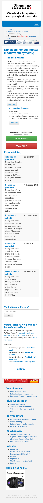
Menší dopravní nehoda (12, 272)
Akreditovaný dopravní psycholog (22, 439)
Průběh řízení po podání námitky (22, 424)
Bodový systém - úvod (18, 391)
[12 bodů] (21, 7)
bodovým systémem (21, 394)
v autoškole (19, 441)
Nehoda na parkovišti (10, 186)
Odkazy (13, 456)
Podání (16, 421)
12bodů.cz (21, 335)
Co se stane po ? (23, 419)
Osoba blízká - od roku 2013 (20, 452)
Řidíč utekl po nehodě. (11, 216)
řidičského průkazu (20, 434)
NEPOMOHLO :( (21, 146)
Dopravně (23, 437)
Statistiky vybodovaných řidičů (21, 461)
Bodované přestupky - (23, 396)
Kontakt (13, 463)
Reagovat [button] (11, 104)
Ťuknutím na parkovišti (10, 158)
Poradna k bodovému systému (24, 361)
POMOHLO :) (21, 138)
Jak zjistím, (21, 406)
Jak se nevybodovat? (18, 404)
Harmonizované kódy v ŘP (20, 454)
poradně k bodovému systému (20, 326)
